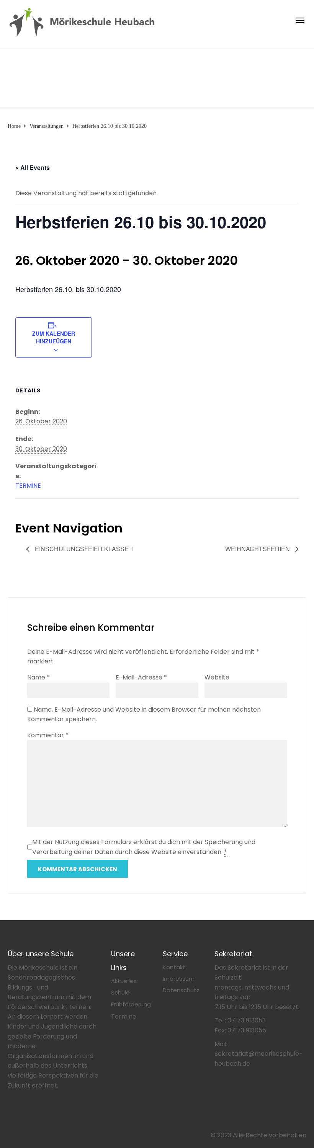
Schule (120, 992)
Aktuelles (124, 981)
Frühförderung (131, 1004)
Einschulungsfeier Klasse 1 (83, 548)
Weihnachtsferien (258, 548)
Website (216, 677)
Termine (123, 1016)
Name (38, 677)
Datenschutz (181, 990)
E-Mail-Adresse (141, 677)
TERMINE (28, 485)
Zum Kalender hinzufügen (53, 337)
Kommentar (48, 735)
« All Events (32, 167)
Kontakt (174, 967)
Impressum (179, 979)
